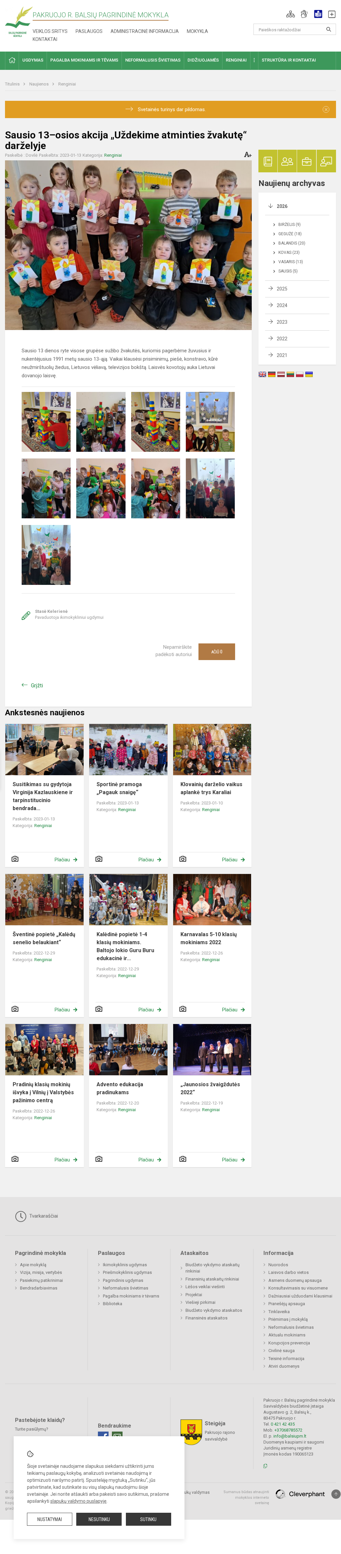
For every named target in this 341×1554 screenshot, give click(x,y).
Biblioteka (112, 1303)
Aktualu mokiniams (286, 1334)
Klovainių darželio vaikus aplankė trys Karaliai (211, 788)
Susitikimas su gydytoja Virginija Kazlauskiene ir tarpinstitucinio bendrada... (43, 796)
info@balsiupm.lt (289, 1436)
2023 (282, 322)
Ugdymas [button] (32, 60)
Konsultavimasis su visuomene (298, 1288)
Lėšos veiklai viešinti (205, 1286)
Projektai (193, 1294)
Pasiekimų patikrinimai (41, 1280)
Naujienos (39, 84)
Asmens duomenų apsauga (295, 1280)
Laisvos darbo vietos (288, 1272)
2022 (282, 338)
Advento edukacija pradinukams (120, 1088)
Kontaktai (45, 39)
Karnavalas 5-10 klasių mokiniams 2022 (208, 938)
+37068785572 (288, 1430)
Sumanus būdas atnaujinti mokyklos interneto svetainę (246, 1497)
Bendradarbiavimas (38, 1288)
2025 (282, 288)
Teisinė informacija (286, 1358)
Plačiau (62, 859)
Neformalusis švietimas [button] (152, 60)
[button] (290, 14)
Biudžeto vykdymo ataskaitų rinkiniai (212, 1268)
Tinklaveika (279, 1311)
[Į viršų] (336, 1494)
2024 (282, 305)
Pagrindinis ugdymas (123, 1280)
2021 (282, 355)
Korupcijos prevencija (289, 1342)
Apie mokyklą (33, 1264)
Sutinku (148, 1519)
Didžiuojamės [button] (203, 60)
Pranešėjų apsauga (286, 1303)
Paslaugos (89, 31)
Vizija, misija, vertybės (41, 1272)
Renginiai (67, 84)
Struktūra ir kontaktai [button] (289, 60)
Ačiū (216, 652)
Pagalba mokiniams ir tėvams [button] (84, 60)
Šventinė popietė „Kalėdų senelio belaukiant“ (44, 938)
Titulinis (13, 84)
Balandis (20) (291, 243)
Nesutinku (99, 1519)
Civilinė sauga (281, 1350)
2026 (282, 206)
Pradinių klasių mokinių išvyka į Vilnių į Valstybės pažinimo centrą (43, 1092)
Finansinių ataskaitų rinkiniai (212, 1279)
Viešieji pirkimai (200, 1302)
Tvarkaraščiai (43, 1216)
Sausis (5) (288, 271)
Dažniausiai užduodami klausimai (300, 1296)
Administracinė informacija (145, 31)
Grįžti (37, 685)
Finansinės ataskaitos (206, 1317)
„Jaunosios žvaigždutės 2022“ (210, 1088)
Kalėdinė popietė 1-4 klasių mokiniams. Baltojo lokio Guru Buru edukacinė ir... (125, 946)
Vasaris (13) (290, 261)
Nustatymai (49, 1519)
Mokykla (197, 31)
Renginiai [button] (236, 60)
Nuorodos (278, 1264)
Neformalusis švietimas (125, 1288)
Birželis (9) (289, 224)
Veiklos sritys (50, 31)
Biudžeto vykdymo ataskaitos (213, 1310)
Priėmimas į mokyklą (288, 1319)
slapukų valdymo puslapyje (78, 1501)
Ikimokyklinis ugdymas (125, 1264)
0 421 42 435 (283, 1424)
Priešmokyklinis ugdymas (127, 1272)
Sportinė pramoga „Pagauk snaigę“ (119, 788)
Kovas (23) (289, 252)
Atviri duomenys (283, 1366)
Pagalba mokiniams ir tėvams (131, 1296)
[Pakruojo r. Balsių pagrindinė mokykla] (19, 21)
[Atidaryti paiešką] (328, 29)
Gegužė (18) (290, 234)
